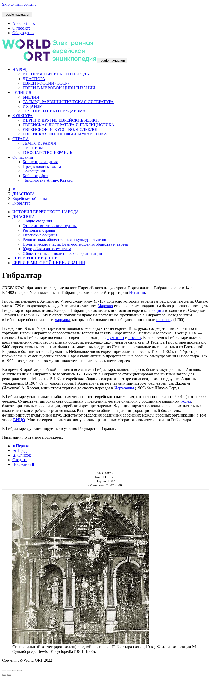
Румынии (115, 337)
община (157, 310)
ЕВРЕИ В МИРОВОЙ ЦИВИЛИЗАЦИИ (59, 88)
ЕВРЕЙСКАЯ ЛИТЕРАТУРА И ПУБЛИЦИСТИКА (69, 125)
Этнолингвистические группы (50, 226)
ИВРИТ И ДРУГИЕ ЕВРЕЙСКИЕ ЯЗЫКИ (61, 120)
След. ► (19, 460)
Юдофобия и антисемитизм (47, 249)
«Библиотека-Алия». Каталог (48, 180)
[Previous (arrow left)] (4, 675)
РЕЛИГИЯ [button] (21, 92)
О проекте (21, 28)
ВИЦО (19, 420)
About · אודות (23, 23)
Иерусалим (124, 388)
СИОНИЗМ (33, 148)
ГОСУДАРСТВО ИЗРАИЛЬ (47, 152)
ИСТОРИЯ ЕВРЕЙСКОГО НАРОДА (56, 74)
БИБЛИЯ (31, 97)
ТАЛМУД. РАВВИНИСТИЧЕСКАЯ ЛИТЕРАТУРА (68, 102)
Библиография (35, 175)
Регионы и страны (39, 230)
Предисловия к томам (42, 166)
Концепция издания (40, 162)
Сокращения (34, 171)
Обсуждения (23, 33)
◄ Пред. (20, 450)
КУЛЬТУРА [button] (22, 115)
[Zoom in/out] (19, 670)
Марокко (105, 306)
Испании (137, 292)
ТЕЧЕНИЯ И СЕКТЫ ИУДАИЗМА (54, 111)
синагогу (164, 319)
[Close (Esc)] (4, 670)
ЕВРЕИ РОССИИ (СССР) (46, 83)
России (134, 337)
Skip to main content (19, 4)
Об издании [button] (22, 157)
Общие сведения (37, 221)
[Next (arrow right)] (9, 675)
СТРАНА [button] (20, 139)
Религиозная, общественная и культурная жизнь (65, 239)
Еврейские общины (29, 198)
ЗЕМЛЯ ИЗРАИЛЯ (39, 143)
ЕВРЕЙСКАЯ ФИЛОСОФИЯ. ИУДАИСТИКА (65, 134)
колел (186, 401)
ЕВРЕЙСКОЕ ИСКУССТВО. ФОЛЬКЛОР (61, 129)
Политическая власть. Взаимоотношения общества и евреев (75, 244)
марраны (62, 319)
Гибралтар (21, 203)
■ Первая (20, 446)
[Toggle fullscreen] (14, 670)
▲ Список (21, 455)
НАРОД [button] (19, 69)
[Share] (9, 670)
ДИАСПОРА (34, 78)
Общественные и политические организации (62, 253)
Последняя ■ (23, 464)
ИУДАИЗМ (33, 106)
